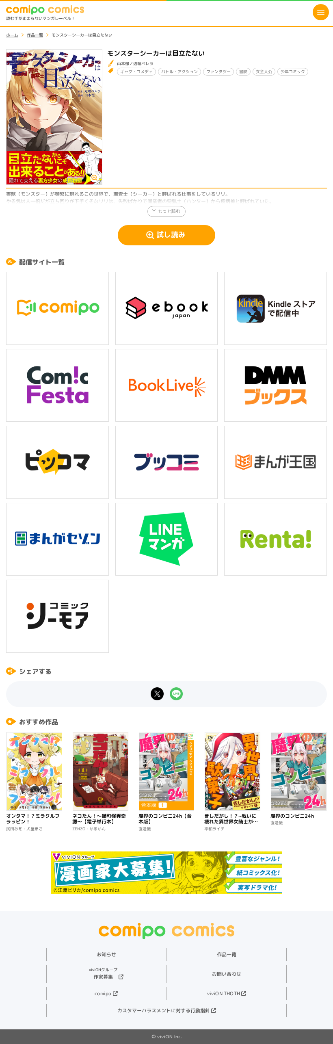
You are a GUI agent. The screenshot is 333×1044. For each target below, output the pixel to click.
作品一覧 (35, 35)
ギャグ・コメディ (136, 71)
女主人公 (264, 71)
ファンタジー (218, 71)
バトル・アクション (179, 71)
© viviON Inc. (166, 1036)
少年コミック (293, 71)
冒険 (243, 71)
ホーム (12, 35)
